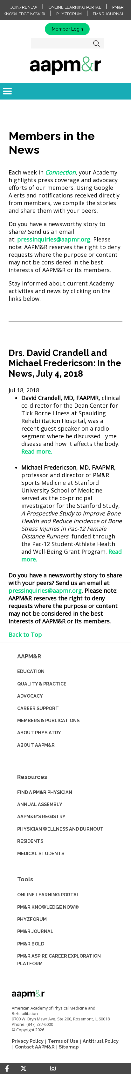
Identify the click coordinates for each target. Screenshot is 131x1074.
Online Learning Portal (75, 7)
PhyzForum (69, 13)
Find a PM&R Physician (44, 792)
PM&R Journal (108, 13)
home (65, 65)
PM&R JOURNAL (35, 931)
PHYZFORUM (32, 919)
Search (96, 43)
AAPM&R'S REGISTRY (41, 816)
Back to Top (25, 634)
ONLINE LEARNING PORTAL (48, 894)
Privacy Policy (28, 1041)
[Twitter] (23, 1068)
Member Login (67, 29)
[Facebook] (7, 1068)
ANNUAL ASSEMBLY (39, 804)
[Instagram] (53, 1068)
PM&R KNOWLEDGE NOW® (48, 907)
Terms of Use (63, 1041)
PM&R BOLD (30, 943)
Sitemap (69, 1046)
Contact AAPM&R (35, 1046)
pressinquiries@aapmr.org (53, 239)
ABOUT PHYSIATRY (39, 732)
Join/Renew (23, 7)
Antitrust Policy (101, 1041)
